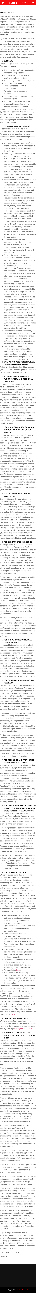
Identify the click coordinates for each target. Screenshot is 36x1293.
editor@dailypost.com (23, 1029)
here (18, 970)
